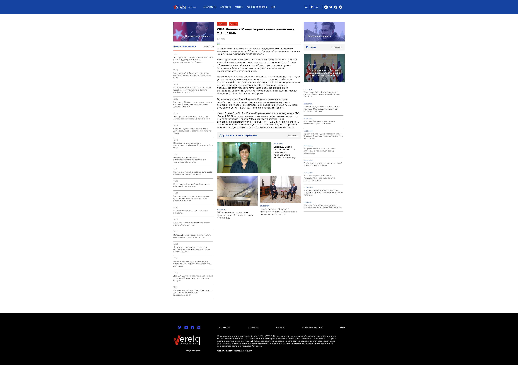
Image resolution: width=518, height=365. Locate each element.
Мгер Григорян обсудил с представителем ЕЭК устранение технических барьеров (189, 159)
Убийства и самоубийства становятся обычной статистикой (191, 224)
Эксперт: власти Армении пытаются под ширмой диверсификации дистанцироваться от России (193, 59)
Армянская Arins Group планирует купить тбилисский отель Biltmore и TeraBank (322, 94)
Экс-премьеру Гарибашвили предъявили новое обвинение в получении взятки (319, 177)
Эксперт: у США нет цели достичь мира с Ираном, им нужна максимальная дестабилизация (192, 104)
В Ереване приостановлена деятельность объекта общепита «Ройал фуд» (193, 145)
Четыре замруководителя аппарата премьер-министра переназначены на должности (192, 263)
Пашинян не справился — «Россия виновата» (190, 211)
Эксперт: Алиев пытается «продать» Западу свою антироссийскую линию (191, 117)
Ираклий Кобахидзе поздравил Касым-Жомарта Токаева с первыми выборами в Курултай (323, 136)
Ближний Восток (257, 7)
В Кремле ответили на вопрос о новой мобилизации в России (323, 164)
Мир (273, 7)
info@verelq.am (192, 350)
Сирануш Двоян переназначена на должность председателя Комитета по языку (192, 131)
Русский (233, 24)
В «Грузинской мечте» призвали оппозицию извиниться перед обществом (319, 150)
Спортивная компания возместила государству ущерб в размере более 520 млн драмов (191, 249)
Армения (225, 7)
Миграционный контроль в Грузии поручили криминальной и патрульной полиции (323, 192)
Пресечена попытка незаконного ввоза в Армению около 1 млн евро (192, 173)
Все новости (209, 47)
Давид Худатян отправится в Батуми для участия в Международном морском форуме (193, 278)
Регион (239, 7)
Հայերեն (222, 24)
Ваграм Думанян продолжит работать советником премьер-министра (192, 236)
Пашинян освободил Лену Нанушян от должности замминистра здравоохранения (192, 292)
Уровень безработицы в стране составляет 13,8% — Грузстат (319, 122)
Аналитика (210, 7)
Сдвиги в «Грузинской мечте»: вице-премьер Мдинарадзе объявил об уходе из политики (321, 109)
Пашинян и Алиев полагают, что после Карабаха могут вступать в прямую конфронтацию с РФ (192, 89)
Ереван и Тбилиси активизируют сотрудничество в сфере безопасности (323, 206)
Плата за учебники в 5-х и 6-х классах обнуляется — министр (191, 185)
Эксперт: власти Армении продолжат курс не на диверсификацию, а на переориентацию (191, 198)
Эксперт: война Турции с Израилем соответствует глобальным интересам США (192, 75)
